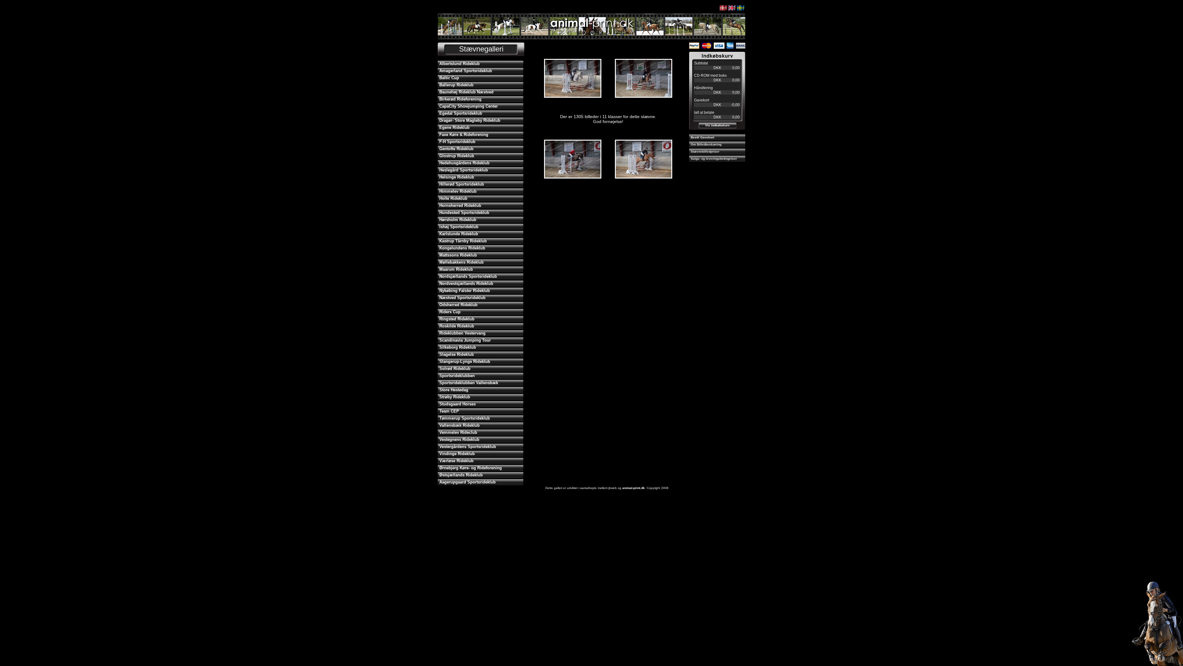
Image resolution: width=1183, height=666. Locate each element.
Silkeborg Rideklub (457, 347)
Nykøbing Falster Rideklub (464, 290)
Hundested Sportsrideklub (464, 212)
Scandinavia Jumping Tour (465, 340)
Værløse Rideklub (456, 460)
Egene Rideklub (454, 127)
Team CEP (449, 411)
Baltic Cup (449, 78)
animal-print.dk (633, 488)
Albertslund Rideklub (459, 63)
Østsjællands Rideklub (461, 475)
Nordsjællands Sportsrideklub (468, 276)
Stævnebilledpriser (705, 151)
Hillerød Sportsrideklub (461, 184)
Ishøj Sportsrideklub (458, 226)
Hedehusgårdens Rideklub (464, 163)
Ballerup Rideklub (456, 85)
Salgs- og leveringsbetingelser (714, 158)
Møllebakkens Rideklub (461, 262)
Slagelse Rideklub (456, 354)
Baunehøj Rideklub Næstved (466, 92)
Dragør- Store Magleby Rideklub (469, 120)
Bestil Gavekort (702, 137)
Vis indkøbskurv (717, 125)
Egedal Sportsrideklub (460, 113)
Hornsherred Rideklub (460, 205)
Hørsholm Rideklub (457, 219)
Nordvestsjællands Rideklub (466, 283)
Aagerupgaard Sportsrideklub (467, 482)
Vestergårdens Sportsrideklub (467, 446)
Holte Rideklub (453, 198)
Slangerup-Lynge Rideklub (464, 361)
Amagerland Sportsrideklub (465, 70)
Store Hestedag (453, 390)
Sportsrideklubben (457, 375)
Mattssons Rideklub (458, 255)
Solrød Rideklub (454, 368)
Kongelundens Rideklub (462, 248)
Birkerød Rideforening (460, 99)
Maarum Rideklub (456, 269)
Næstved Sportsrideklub (462, 297)
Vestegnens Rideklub (459, 439)
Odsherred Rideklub (458, 304)
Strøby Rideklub (454, 397)
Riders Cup (450, 312)
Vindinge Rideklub (457, 453)
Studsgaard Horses (457, 404)
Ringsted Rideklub (456, 319)
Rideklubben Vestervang (462, 333)
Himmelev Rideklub (458, 191)
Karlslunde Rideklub (458, 234)
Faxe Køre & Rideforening (463, 134)
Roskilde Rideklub (456, 326)
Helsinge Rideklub (456, 177)
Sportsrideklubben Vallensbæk (468, 382)
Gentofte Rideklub (456, 148)
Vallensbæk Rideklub (459, 425)
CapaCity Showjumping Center (468, 106)
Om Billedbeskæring (706, 144)
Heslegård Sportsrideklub (463, 170)
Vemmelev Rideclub (458, 432)
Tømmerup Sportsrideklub (464, 418)
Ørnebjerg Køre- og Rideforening (470, 468)
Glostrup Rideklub (456, 156)
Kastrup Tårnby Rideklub (463, 241)
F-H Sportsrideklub (457, 141)
